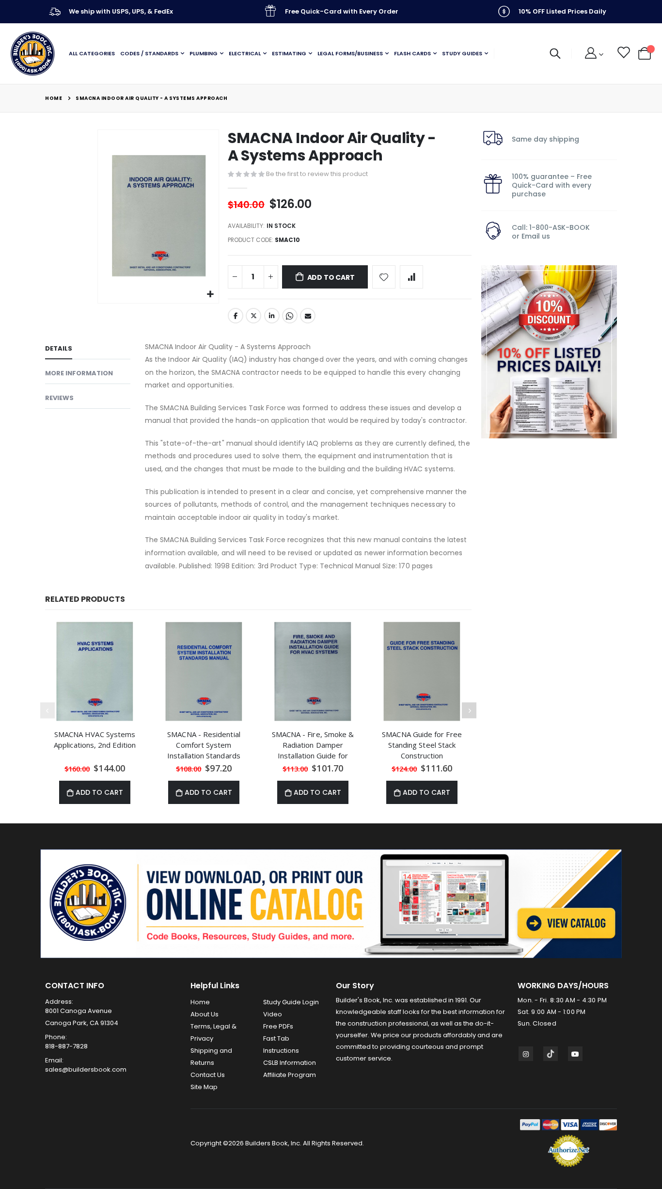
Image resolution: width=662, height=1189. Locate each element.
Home (53, 98)
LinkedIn (272, 315)
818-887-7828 (66, 1046)
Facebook (235, 315)
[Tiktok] (550, 1053)
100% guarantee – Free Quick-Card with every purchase (552, 185)
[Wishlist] (623, 54)
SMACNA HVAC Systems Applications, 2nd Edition (95, 739)
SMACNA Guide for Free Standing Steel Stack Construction (422, 744)
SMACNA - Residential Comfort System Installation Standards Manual (203, 744)
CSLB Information (289, 1062)
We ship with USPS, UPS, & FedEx (121, 11)
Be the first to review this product (317, 173)
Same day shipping (545, 139)
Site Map (204, 1087)
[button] (210, 294)
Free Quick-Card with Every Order (341, 11)
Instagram (526, 1053)
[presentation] (469, 711)
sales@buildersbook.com (85, 1069)
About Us (204, 1014)
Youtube (575, 1053)
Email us (535, 236)
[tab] (87, 350)
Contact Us (207, 1074)
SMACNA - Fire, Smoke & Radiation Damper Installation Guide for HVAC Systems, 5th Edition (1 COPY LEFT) (313, 744)
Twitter (253, 315)
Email (307, 315)
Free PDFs (278, 1026)
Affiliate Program (289, 1074)
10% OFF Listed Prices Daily (562, 11)
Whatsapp (290, 315)
